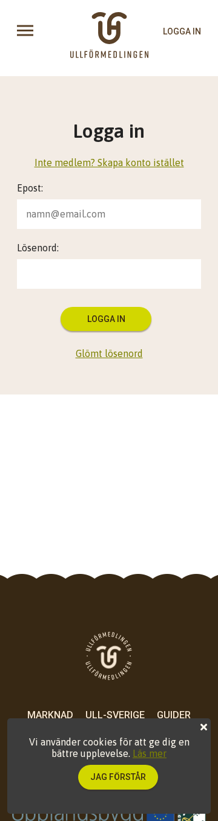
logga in (182, 31)
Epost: (30, 187)
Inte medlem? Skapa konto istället (109, 162)
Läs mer (150, 753)
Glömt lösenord (109, 353)
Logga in (106, 319)
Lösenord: (38, 247)
